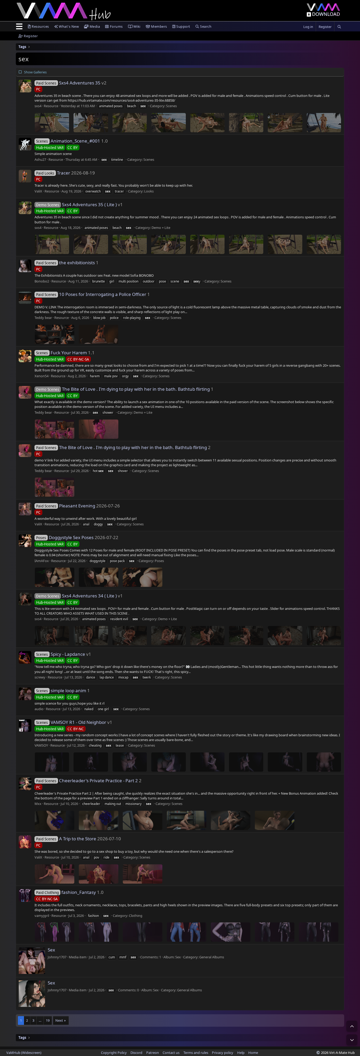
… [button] (40, 1020)
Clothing (135, 915)
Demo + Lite (161, 227)
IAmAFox (42, 560)
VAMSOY (41, 745)
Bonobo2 (42, 281)
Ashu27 (40, 159)
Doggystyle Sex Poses (65, 537)
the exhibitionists (65, 263)
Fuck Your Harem (61, 353)
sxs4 (38, 105)
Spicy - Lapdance (60, 654)
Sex (51, 950)
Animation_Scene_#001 (68, 141)
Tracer (53, 173)
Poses (159, 560)
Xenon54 (41, 376)
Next (59, 1020)
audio (39, 708)
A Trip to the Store (66, 839)
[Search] (339, 27)
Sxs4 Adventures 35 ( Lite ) (76, 204)
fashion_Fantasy (66, 892)
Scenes (171, 105)
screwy (40, 677)
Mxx (38, 803)
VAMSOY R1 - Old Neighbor (71, 722)
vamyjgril (42, 915)
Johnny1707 (57, 957)
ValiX (38, 191)
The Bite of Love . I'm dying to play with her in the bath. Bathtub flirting (123, 389)
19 (48, 1020)
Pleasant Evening (65, 506)
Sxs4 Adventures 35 (68, 83)
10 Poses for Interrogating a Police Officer (91, 294)
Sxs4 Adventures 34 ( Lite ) (76, 596)
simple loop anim (61, 690)
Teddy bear (43, 317)
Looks (149, 191)
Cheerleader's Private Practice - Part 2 (87, 780)
